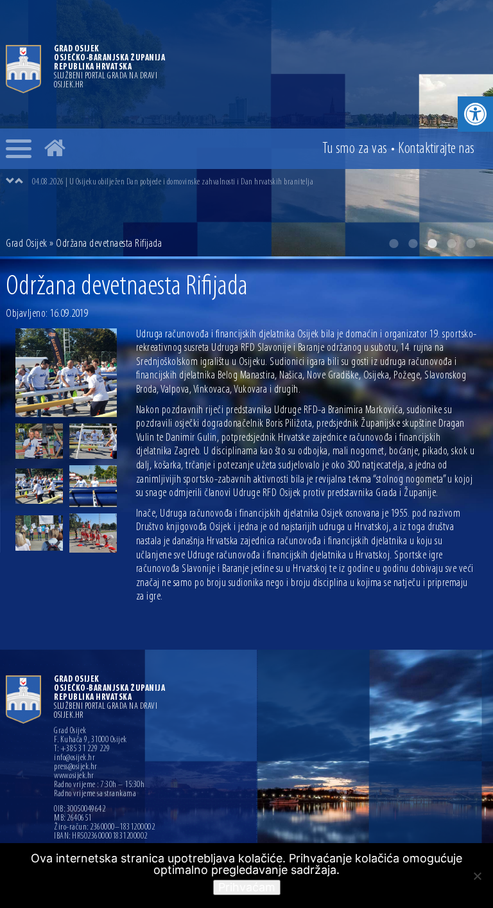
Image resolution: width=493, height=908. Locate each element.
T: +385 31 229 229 (82, 749)
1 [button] (393, 243)
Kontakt (436, 149)
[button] (475, 114)
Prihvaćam (246, 887)
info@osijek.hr (74, 758)
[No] (477, 875)
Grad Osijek (27, 244)
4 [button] (451, 243)
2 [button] (412, 243)
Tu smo (355, 149)
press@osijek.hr (76, 767)
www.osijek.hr (74, 776)
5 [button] (470, 243)
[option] (259, 181)
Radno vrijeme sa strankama (95, 794)
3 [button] (432, 243)
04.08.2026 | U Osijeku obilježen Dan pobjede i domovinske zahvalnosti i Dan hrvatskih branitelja (172, 182)
